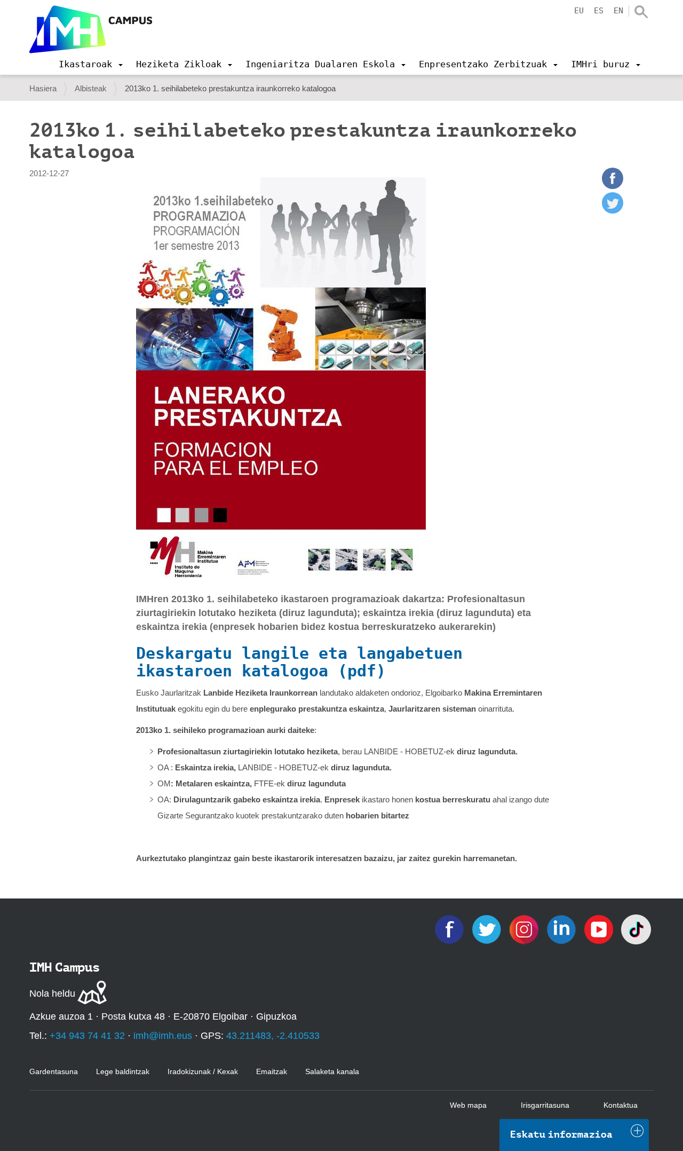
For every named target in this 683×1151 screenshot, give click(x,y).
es (598, 10)
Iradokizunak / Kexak (203, 1071)
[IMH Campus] (90, 29)
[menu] (91, 64)
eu (579, 10)
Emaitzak (271, 1071)
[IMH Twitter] (487, 928)
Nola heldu (52, 993)
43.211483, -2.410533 (273, 1035)
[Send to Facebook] (612, 186)
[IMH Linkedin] (562, 928)
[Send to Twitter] (612, 210)
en (618, 10)
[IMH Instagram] (525, 928)
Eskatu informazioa (561, 1134)
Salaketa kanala (332, 1071)
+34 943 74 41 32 (87, 1035)
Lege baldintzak (122, 1071)
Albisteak (91, 88)
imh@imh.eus (162, 1035)
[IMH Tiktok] (636, 928)
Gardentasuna (53, 1071)
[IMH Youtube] (599, 928)
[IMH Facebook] (450, 928)
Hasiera (43, 88)
